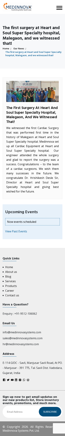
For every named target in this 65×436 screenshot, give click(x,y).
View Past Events (16, 231)
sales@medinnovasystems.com (22, 338)
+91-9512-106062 (25, 314)
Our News (18, 48)
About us (11, 272)
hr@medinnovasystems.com (21, 344)
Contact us (12, 295)
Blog (8, 276)
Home (6, 48)
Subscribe (50, 411)
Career (9, 291)
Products (11, 286)
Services (10, 281)
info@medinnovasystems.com (22, 332)
